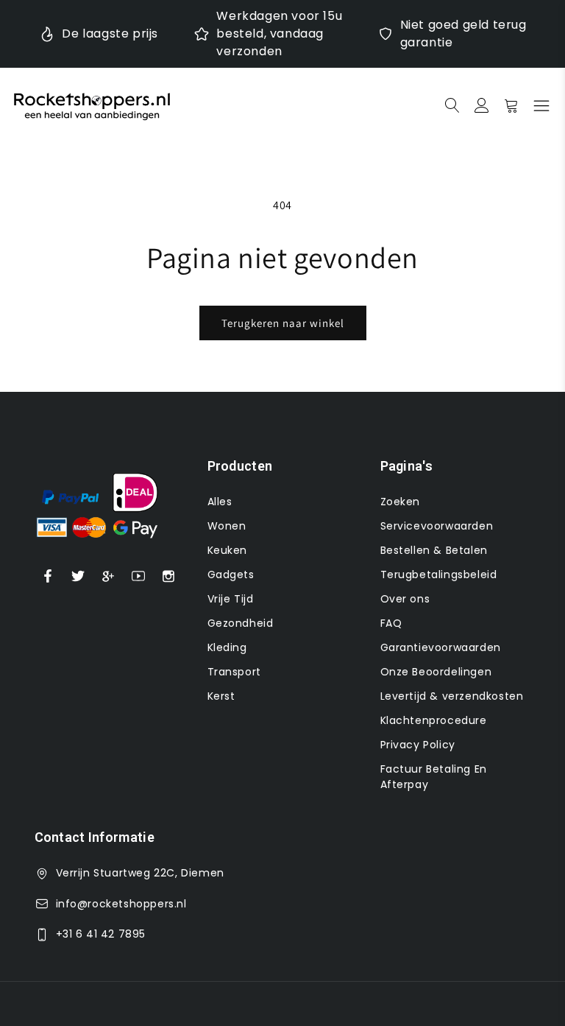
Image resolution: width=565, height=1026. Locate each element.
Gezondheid (240, 623)
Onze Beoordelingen (436, 671)
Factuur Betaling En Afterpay (433, 777)
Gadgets (231, 574)
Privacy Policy (417, 744)
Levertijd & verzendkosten (452, 696)
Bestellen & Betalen (434, 550)
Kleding (227, 647)
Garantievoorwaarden (440, 647)
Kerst (221, 696)
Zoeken (400, 501)
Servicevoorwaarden (437, 526)
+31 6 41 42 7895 (101, 934)
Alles (219, 501)
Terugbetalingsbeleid (438, 574)
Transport (234, 671)
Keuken (227, 550)
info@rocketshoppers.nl (121, 903)
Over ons (405, 598)
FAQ (391, 623)
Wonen (226, 526)
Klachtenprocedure (433, 720)
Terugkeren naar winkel (282, 323)
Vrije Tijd (230, 598)
